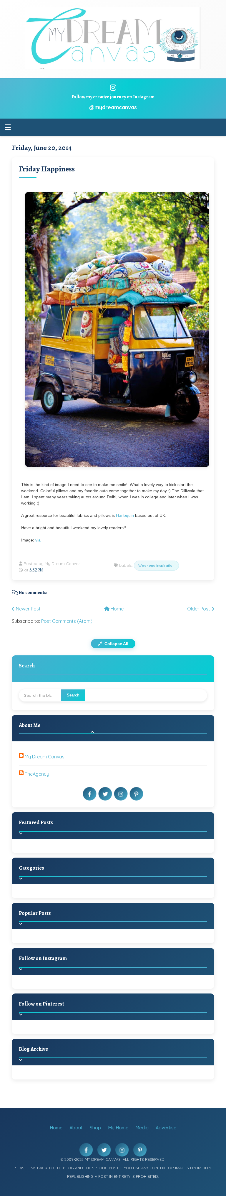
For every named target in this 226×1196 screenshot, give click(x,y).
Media (142, 1128)
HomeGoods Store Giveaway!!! (74, 943)
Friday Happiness (47, 169)
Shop (95, 1128)
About (76, 1128)
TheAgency (37, 774)
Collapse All (115, 643)
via (38, 540)
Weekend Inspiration (156, 565)
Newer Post (28, 609)
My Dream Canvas (44, 757)
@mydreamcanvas (113, 107)
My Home (118, 1128)
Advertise (166, 1128)
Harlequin (125, 515)
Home (116, 609)
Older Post (199, 609)
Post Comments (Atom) (66, 621)
